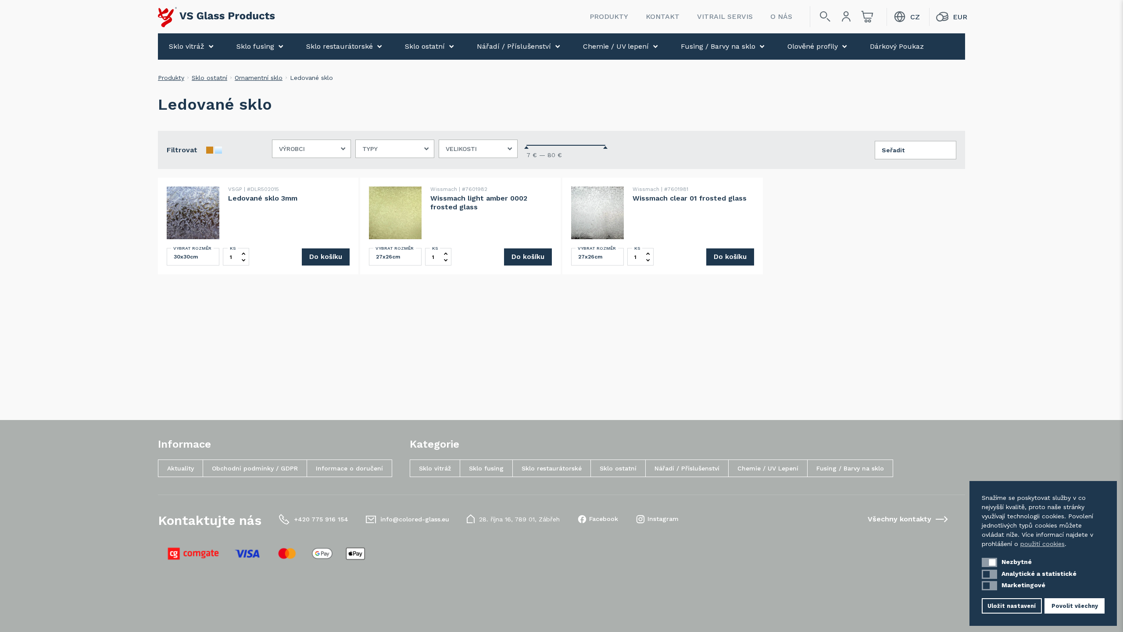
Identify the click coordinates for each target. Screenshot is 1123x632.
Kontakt (663, 16)
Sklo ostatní (425, 46)
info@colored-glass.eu (414, 519)
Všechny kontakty (899, 519)
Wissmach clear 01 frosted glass (690, 198)
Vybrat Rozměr (192, 248)
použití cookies (1042, 543)
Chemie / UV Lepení (767, 468)
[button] (989, 562)
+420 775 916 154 (321, 519)
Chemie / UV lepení (616, 46)
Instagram (663, 518)
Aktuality (180, 468)
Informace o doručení (349, 468)
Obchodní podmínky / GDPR (255, 468)
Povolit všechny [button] (1074, 606)
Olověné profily (812, 46)
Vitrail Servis (725, 16)
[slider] (526, 147)
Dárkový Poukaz (897, 46)
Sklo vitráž (186, 46)
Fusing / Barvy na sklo (718, 46)
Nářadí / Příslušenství (514, 46)
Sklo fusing (255, 46)
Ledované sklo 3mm (262, 198)
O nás (781, 16)
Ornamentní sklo (259, 77)
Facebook (603, 518)
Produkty (609, 16)
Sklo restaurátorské (339, 46)
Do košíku (325, 257)
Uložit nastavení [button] (1011, 606)
